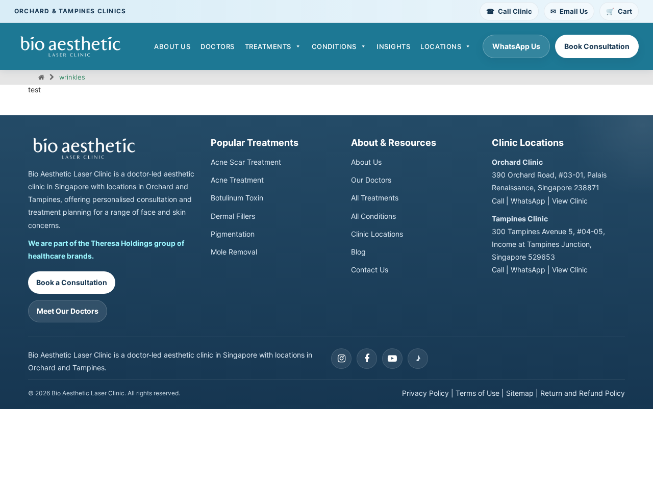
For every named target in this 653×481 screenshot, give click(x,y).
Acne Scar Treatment (246, 162)
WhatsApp (528, 200)
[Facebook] (367, 358)
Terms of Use (477, 393)
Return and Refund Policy (582, 393)
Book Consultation (597, 46)
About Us (172, 46)
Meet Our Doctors (67, 311)
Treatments (268, 46)
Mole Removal (234, 251)
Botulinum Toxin (237, 197)
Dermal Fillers (233, 216)
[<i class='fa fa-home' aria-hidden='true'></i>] (41, 77)
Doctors (217, 46)
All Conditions (373, 216)
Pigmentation (233, 234)
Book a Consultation (71, 282)
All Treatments (374, 197)
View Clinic (570, 200)
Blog (358, 251)
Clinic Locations (377, 234)
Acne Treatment (237, 179)
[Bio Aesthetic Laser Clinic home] (112, 148)
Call (498, 200)
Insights (393, 46)
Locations (440, 46)
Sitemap (520, 393)
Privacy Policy (425, 393)
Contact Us (369, 269)
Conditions (334, 46)
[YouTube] (392, 358)
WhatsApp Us (516, 46)
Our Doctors (371, 179)
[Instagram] (341, 358)
